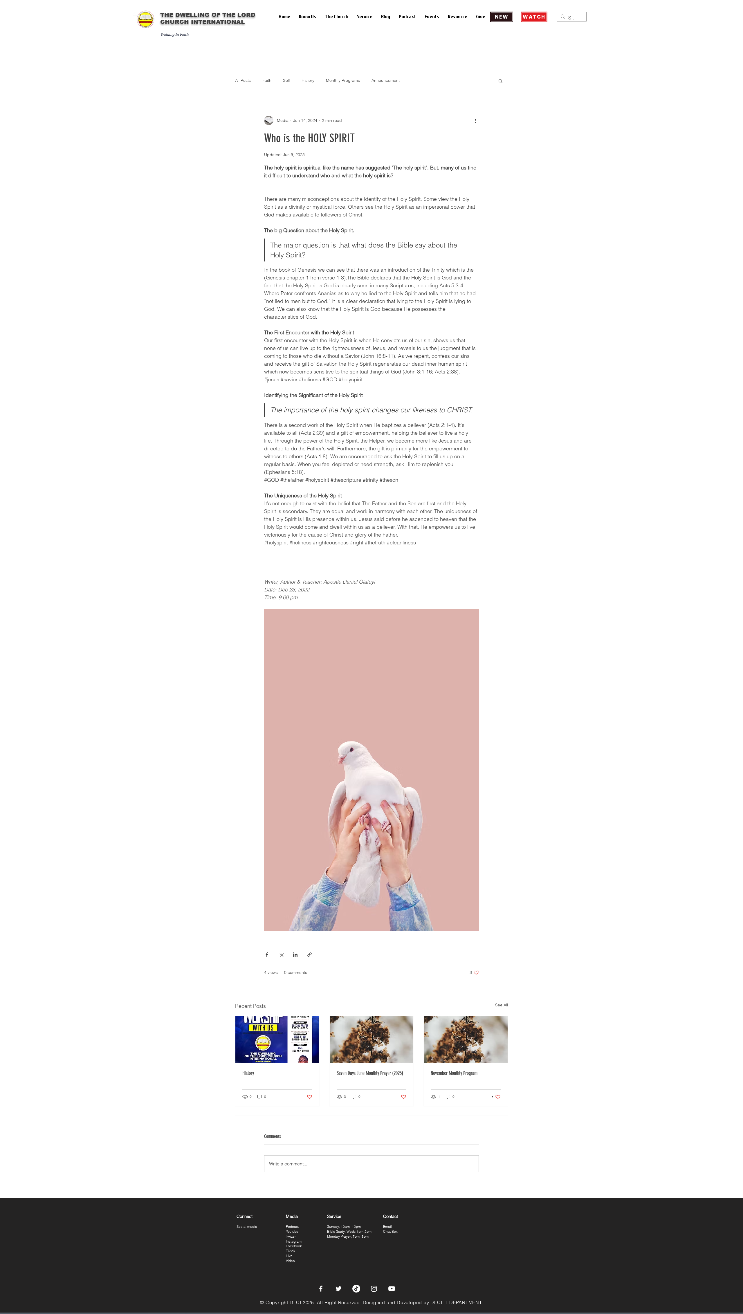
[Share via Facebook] (267, 954)
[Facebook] (321, 1289)
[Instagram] (374, 1289)
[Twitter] (338, 1289)
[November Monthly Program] (466, 1039)
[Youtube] (392, 1289)
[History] (277, 1039)
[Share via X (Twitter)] (281, 954)
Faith (266, 80)
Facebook (294, 1246)
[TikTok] (356, 1289)
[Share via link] (309, 954)
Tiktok (290, 1251)
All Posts (243, 80)
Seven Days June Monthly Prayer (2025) (370, 1073)
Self (286, 80)
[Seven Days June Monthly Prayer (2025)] (372, 1039)
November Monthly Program (454, 1073)
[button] (307, 16)
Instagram (294, 1241)
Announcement (386, 80)
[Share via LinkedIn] (295, 954)
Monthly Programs (343, 80)
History (308, 80)
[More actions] (475, 120)
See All (501, 1005)
